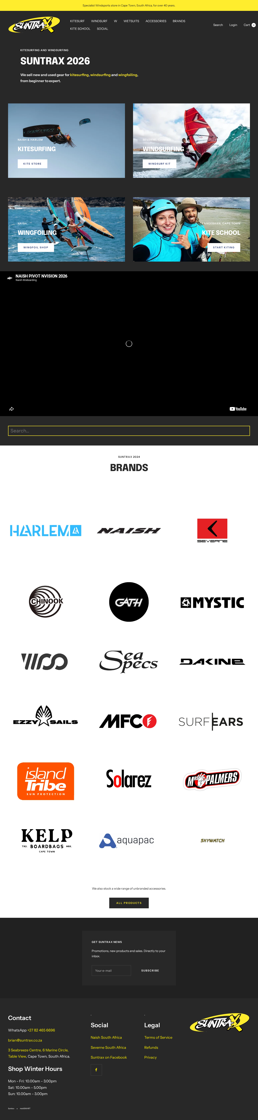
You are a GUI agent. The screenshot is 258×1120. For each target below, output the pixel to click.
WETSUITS (131, 21)
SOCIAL (102, 29)
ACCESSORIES (156, 21)
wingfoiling (127, 75)
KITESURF (77, 21)
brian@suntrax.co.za (25, 1040)
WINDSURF (99, 21)
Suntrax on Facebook (109, 1057)
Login (233, 25)
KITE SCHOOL (80, 29)
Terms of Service (158, 1037)
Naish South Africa (106, 1037)
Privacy (150, 1057)
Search (218, 25)
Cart (249, 25)
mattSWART (25, 1108)
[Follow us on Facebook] (96, 1069)
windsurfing (100, 75)
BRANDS (179, 21)
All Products (129, 902)
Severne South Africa (108, 1047)
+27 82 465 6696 (41, 1030)
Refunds (151, 1047)
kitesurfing (79, 75)
